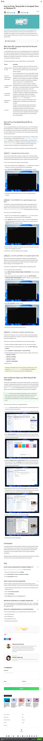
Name (5, 681)
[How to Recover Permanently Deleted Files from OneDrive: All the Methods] (14, 700)
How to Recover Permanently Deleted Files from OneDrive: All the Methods (14, 705)
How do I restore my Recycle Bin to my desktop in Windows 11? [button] (18, 567)
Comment (6, 670)
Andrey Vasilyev (24, 12)
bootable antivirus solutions (16, 369)
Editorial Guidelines (7, 719)
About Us (5, 722)
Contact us (5, 725)
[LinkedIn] (14, 12)
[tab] (21, 567)
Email (24, 681)
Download (7, 407)
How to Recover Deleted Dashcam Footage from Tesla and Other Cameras (36, 705)
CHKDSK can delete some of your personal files (14, 209)
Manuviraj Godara (10, 12)
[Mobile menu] (41, 1)
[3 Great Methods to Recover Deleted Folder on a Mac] (21, 700)
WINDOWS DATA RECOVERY (10, 4)
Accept (39, 739)
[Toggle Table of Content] (20, 41)
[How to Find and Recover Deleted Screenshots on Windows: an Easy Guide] (7, 700)
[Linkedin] (27, 12)
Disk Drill (7, 393)
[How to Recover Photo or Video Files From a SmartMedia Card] (29, 700)
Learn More (34, 739)
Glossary (23, 719)
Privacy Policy (6, 717)
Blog (22, 717)
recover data (9, 387)
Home (4, 4)
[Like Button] (5, 634)
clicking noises (21, 97)
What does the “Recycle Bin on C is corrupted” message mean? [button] (18, 600)
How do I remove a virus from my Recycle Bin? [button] (14, 581)
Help (22, 714)
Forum (23, 722)
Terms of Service (7, 714)
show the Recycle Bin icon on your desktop (14, 569)
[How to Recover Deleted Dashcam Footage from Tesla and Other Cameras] (36, 700)
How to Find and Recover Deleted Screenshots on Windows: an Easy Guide (7, 705)
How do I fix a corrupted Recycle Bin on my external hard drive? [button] (18, 609)
